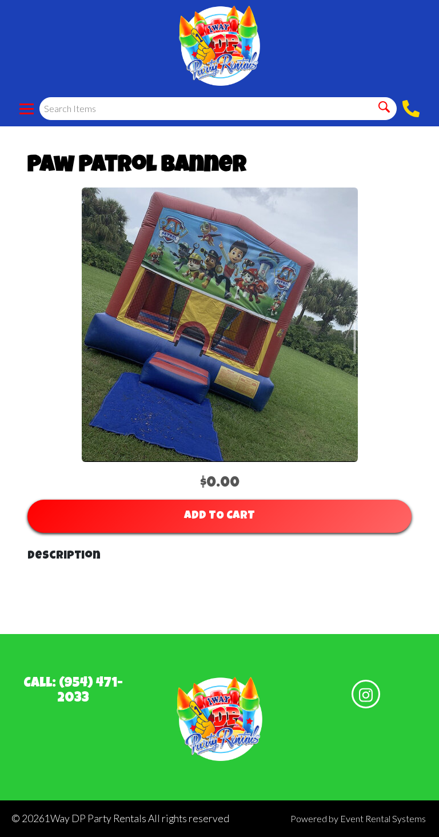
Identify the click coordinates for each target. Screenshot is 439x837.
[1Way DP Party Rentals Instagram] (366, 694)
